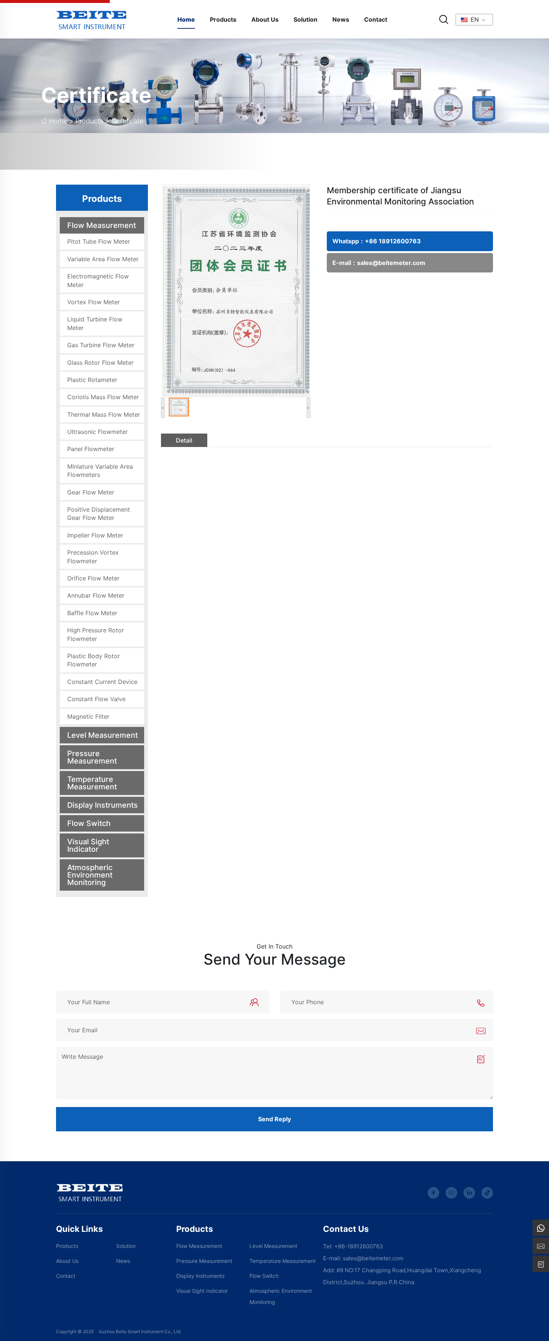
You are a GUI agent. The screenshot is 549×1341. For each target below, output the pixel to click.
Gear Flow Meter (90, 492)
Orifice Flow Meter (93, 578)
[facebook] (433, 1193)
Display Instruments (102, 805)
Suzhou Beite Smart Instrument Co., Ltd (139, 1331)
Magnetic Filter (88, 716)
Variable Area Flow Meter (103, 259)
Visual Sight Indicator (88, 845)
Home (186, 19)
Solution (305, 19)
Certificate (96, 95)
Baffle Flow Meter (92, 613)
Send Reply (274, 1119)
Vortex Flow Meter (93, 302)
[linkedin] (469, 1193)
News (340, 19)
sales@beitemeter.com (391, 262)
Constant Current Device (102, 681)
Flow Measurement (101, 225)
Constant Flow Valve (96, 699)
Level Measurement (102, 735)
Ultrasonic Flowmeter (97, 431)
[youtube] (451, 1193)
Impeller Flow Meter (95, 535)
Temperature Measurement (92, 783)
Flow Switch (89, 823)
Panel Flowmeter (90, 449)
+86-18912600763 (358, 1246)
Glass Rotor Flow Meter (100, 362)
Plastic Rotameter (92, 379)
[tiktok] (487, 1193)
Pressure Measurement (92, 757)
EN (474, 19)
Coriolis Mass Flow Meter (103, 397)
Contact (375, 19)
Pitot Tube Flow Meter (98, 241)
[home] (91, 18)
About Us (265, 19)
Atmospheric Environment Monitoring (89, 875)
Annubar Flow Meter (95, 595)
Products (223, 19)
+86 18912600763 (393, 241)
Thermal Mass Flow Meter (103, 414)
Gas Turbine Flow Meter (100, 345)
